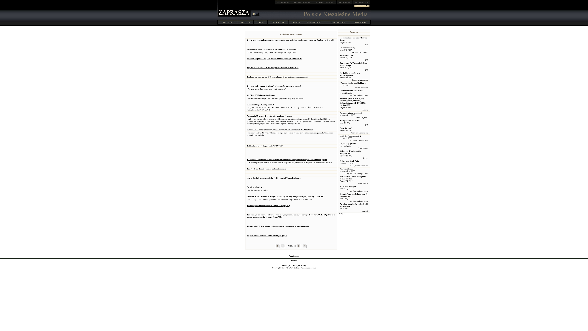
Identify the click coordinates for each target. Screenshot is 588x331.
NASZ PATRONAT (314, 22)
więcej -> (341, 214)
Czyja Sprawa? (346, 128)
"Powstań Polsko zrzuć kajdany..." (353, 83)
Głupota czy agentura (348, 144)
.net (283, 2)
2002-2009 (296, 22)
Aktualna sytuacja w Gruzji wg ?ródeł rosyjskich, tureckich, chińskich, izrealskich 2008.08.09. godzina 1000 (353, 101)
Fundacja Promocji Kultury (294, 265)
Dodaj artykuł (362, 6)
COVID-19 (260, 22)
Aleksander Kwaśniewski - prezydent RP (350, 152)
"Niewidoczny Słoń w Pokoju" (352, 91)
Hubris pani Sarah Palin (349, 161)
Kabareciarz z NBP (347, 55)
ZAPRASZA (302, 2)
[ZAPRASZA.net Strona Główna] (234, 17)
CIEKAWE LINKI (278, 22)
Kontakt (294, 261)
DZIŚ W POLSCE (360, 22)
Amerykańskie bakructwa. (350, 121)
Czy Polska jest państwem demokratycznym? (350, 74)
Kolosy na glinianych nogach (351, 113)
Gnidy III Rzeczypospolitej (350, 136)
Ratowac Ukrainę (346, 169)
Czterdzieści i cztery (347, 48)
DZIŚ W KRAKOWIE (337, 22)
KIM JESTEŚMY (227, 22)
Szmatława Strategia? (348, 186)
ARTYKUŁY (245, 22)
